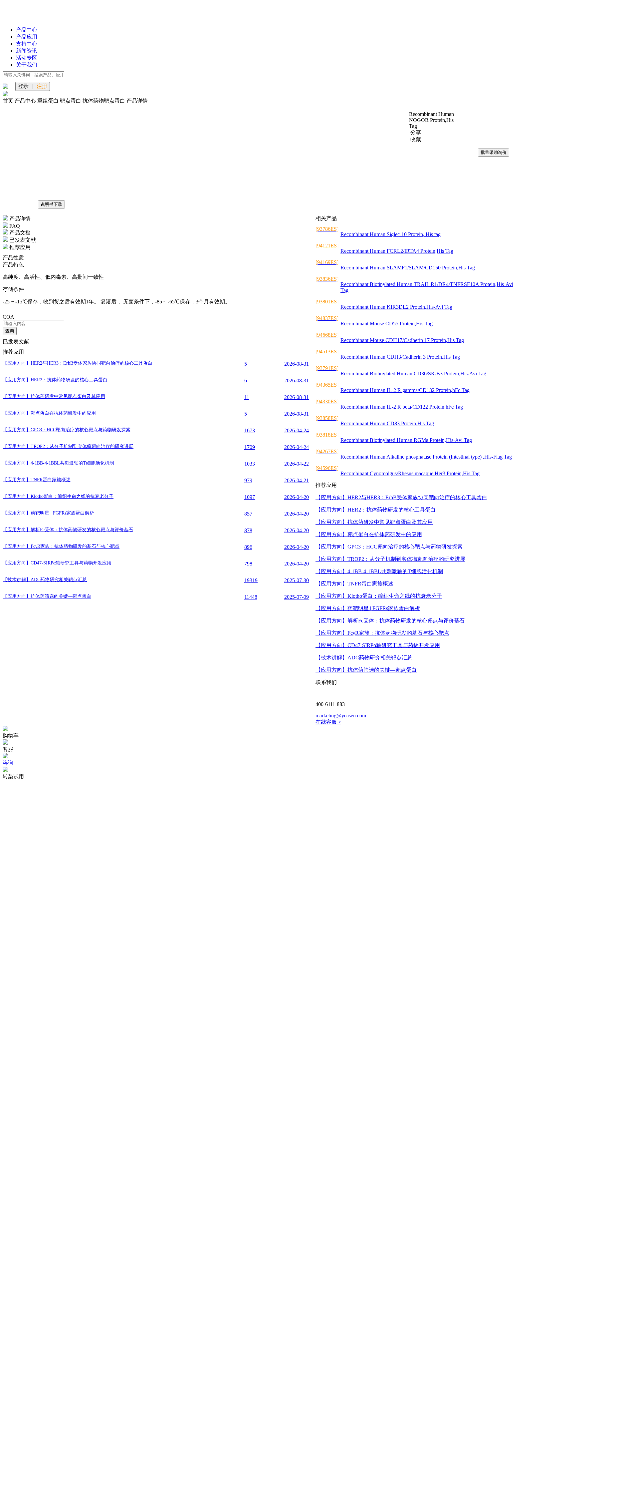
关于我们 (26, 65)
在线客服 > (328, 722)
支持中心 (26, 44)
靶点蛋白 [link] (71, 101)
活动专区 (26, 58)
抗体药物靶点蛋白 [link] (104, 101)
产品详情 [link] (137, 101)
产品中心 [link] (26, 101)
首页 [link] (9, 101)
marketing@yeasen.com (341, 715)
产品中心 (26, 30)
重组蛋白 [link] (48, 101)
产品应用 (26, 37)
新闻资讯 (26, 51)
